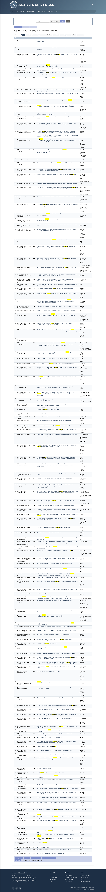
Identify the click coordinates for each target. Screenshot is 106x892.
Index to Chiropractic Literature (36, 4)
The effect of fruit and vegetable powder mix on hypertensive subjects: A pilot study (54, 563)
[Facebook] (13, 888)
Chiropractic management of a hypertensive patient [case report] (50, 754)
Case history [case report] (42, 413)
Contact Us (82, 879)
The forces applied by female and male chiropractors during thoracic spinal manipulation (55, 697)
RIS (38, 860)
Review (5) (74, 34)
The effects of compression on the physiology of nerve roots (49, 784)
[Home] (12, 11)
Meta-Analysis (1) (81, 34)
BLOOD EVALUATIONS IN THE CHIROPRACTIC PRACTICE (50, 772)
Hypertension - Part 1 (41, 159)
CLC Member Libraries (85, 875)
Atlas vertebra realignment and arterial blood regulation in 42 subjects (53, 425)
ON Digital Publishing (86, 889)
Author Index (50, 19)
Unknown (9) (63, 34)
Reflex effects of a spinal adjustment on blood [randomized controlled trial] (54, 527)
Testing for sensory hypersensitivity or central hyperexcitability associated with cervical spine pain (57, 589)
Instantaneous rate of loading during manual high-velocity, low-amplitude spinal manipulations (56, 339)
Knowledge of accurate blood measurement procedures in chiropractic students (55, 363)
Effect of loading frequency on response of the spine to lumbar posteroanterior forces (54, 750)
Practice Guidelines (69, 879)
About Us (22, 11)
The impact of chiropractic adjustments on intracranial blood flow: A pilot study (53, 634)
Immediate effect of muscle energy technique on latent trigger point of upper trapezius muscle (56, 416)
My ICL (57, 11)
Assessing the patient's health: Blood (46, 746)
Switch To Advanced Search (52, 23)
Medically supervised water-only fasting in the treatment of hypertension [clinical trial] (55, 718)
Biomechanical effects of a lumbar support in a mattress (48, 671)
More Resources (41, 11)
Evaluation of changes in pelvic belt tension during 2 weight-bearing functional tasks (54, 478)
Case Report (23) (35, 34)
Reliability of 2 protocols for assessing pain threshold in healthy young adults (55, 288)
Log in (92, 889)
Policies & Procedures (85, 881)
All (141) (23, 34)
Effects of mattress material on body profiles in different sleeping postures (54, 239)
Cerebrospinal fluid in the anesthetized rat (47, 643)
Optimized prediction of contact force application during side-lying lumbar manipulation (55, 420)
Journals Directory (31, 11)
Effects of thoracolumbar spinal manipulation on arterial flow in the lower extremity (54, 849)
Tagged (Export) (33, 860)
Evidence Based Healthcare (71, 877)
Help (17, 11)
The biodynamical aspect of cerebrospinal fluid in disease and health (51, 853)
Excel (41, 860)
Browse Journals (53, 877)
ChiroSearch (50, 11)
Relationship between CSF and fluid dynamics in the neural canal (50, 827)
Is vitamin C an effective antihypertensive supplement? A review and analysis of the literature (56, 653)
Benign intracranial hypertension (44, 768)
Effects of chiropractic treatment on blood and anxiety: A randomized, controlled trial (56, 820)
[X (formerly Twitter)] (16, 888)
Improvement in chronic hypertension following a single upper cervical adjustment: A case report (57, 306)
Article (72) (28, 34)
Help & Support (53, 879)
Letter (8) (68, 34)
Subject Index (56, 19)
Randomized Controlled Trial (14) (46, 34)
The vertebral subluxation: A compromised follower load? (48, 532)
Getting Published (69, 875)
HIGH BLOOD (42, 842)
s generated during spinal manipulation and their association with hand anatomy (55, 681)
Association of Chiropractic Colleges (29, 878)
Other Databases (68, 881)
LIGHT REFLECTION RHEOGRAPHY (44, 847)
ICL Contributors (84, 877)
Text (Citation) (25, 860)
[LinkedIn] (20, 888)
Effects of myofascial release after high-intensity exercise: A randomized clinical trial (54, 600)
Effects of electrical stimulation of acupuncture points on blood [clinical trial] (54, 568)
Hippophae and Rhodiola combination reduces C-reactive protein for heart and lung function (56, 310)
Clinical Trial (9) (56, 34)
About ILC (52, 881)
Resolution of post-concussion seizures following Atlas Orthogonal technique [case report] (55, 505)
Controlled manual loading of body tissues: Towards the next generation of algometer (56, 100)
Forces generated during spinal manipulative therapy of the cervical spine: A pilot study (55, 779)
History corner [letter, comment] (43, 593)
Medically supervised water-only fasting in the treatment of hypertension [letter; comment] (56, 709)
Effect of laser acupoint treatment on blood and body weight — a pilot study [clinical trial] (57, 581)
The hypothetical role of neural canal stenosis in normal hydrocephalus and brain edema (57, 788)
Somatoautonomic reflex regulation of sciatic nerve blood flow (49, 737)
